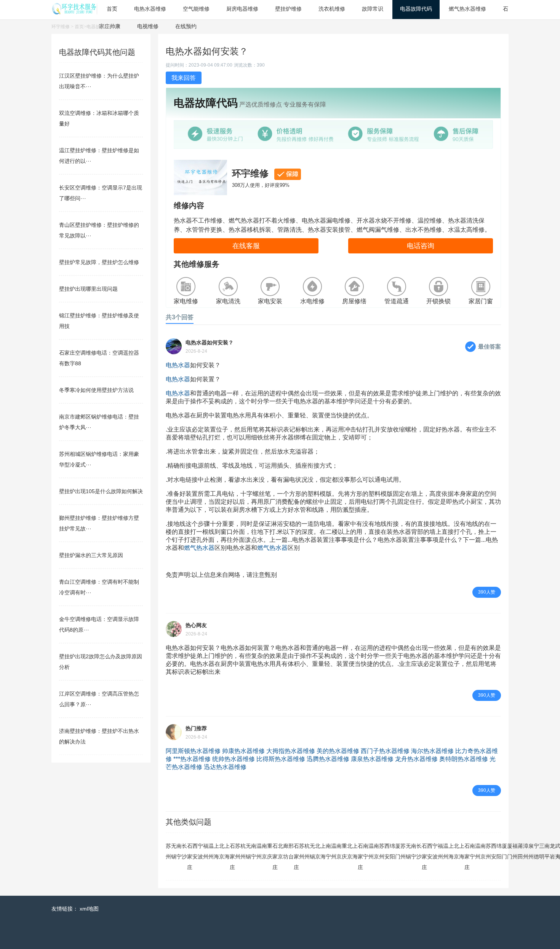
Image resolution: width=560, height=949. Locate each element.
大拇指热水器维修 (290, 751)
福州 (205, 851)
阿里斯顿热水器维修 (193, 751)
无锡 (173, 851)
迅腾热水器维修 (328, 759)
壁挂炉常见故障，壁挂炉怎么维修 (99, 262)
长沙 (184, 851)
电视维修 (147, 26)
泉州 (531, 851)
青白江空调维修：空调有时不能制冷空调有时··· (99, 587)
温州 (211, 851)
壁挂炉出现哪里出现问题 (88, 289)
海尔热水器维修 (432, 751)
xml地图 (89, 909)
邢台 (291, 851)
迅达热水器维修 (225, 767)
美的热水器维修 (338, 751)
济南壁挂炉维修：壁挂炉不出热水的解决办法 (99, 736)
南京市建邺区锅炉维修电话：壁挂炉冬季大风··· (99, 422)
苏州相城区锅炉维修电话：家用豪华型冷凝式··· (99, 459)
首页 (79, 26)
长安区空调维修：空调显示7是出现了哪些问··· (100, 193)
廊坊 (285, 851)
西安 (195, 851)
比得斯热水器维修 (280, 759)
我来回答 (183, 78)
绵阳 (392, 851)
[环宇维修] (74, 12)
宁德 (536, 851)
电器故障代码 (100, 26)
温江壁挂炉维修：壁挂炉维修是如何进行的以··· (99, 155)
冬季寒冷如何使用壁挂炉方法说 (96, 390)
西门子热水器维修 (385, 751)
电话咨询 (420, 246)
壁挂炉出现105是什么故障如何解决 (101, 491)
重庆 (269, 851)
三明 (541, 851)
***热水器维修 (192, 759)
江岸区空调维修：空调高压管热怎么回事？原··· (99, 699)
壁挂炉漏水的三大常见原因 (91, 555)
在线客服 (246, 246)
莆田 (520, 851)
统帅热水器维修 (233, 759)
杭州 (243, 851)
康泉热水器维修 (372, 759)
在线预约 (186, 26)
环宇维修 (60, 26)
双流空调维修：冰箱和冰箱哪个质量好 (99, 118)
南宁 (179, 851)
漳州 (525, 851)
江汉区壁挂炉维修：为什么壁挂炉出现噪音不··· (99, 81)
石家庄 (189, 856)
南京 (264, 851)
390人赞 (486, 592)
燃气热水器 (199, 548)
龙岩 (552, 851)
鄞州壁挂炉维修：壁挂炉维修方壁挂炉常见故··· (99, 523)
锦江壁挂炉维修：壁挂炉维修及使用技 (99, 320)
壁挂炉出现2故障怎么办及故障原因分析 (100, 661)
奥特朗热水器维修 (463, 759)
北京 (221, 851)
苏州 (168, 851)
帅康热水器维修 (243, 751)
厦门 (397, 851)
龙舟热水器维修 (416, 759)
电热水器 (178, 365)
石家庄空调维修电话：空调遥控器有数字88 (99, 358)
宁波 (200, 851)
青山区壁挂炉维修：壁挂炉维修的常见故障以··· (99, 230)
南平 (547, 851)
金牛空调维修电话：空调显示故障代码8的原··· (99, 624)
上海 (216, 851)
